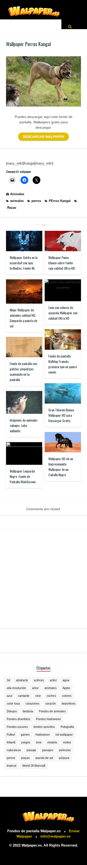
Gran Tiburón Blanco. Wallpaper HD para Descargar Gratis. (61, 415)
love (39, 742)
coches (51, 696)
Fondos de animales (52, 711)
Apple (66, 688)
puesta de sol (44, 758)
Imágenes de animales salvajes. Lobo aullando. (23, 425)
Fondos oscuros (17, 727)
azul (9, 696)
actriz (53, 680)
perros (36, 201)
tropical (11, 765)
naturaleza (14, 750)
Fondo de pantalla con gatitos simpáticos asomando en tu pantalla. (23, 371)
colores (67, 696)
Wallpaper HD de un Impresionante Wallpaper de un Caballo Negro (60, 466)
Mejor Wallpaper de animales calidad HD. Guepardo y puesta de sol (23, 317)
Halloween (43, 734)
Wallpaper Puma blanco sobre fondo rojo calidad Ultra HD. (62, 263)
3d (8, 680)
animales (17, 201)
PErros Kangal (60, 201)
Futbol (11, 734)
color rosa (13, 703)
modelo (52, 742)
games (25, 734)
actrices (39, 680)
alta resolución (16, 688)
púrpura (64, 758)
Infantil (11, 742)
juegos (25, 742)
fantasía (28, 711)
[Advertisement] (43, 578)
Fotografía (67, 727)
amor (35, 688)
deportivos (68, 703)
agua (66, 680)
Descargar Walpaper (43, 137)
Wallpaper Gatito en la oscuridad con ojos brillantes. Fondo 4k (23, 263)
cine (38, 696)
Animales (17, 194)
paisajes (47, 750)
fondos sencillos (44, 727)
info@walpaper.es (55, 836)
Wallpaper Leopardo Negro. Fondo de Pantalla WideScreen (23, 476)
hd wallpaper (64, 734)
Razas (11, 207)
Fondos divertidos (18, 719)
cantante (23, 696)
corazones (32, 703)
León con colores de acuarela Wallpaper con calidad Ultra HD (62, 313)
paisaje (31, 750)
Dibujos (12, 711)
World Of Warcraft (33, 765)
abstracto (22, 680)
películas (65, 750)
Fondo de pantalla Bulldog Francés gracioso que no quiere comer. (62, 363)
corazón (50, 703)
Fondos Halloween (48, 719)
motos (67, 742)
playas (25, 758)
